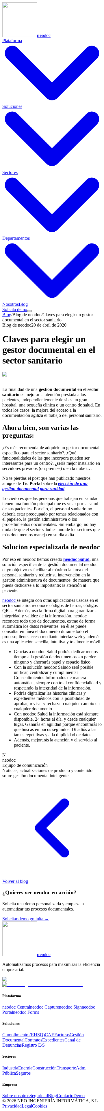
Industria (10, 1067)
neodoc (9, 600)
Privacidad (12, 1105)
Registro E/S (33, 1045)
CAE (49, 1034)
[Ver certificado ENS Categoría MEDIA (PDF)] (42, 984)
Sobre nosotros (15, 1095)
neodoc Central (16, 1007)
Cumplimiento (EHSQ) (23, 1034)
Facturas (62, 1034)
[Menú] (29, 311)
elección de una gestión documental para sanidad (45, 486)
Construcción (44, 1067)
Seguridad (38, 1095)
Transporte (66, 1067)
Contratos (33, 1039)
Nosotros (10, 304)
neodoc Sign (70, 1007)
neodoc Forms (26, 1012)
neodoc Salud (76, 559)
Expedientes (53, 1039)
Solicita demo (14, 309)
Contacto (65, 1095)
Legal (27, 1105)
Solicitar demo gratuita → (25, 918)
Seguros (23, 1073)
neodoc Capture (44, 1007)
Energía (25, 1067)
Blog (23, 304)
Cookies (39, 1105)
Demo (79, 1095)
